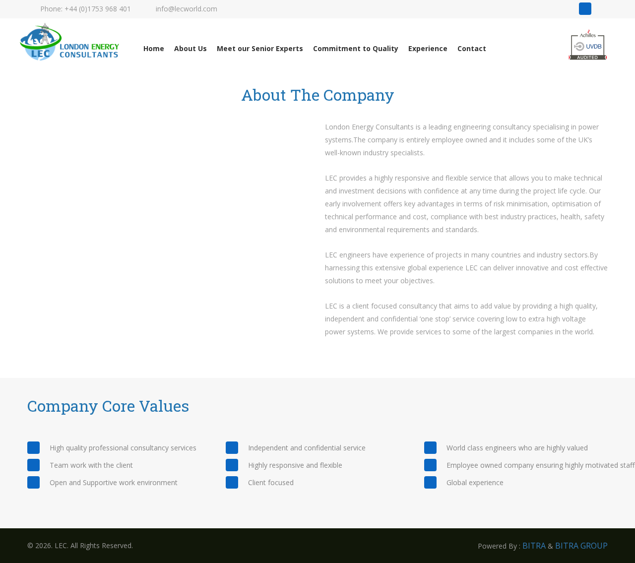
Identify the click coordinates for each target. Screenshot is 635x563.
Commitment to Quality (355, 48)
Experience (427, 48)
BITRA (534, 545)
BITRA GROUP (581, 545)
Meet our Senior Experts (260, 48)
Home (153, 48)
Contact (471, 48)
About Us (190, 48)
